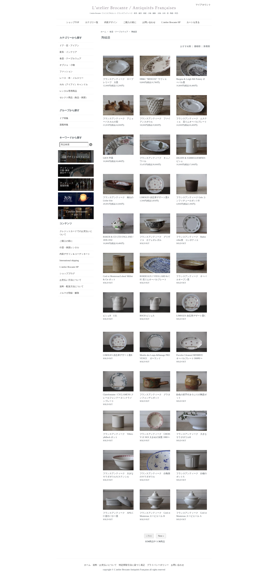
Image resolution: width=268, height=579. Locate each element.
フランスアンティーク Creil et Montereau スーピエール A (191, 514)
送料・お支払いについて (105, 565)
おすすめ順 (185, 46)
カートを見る (193, 22)
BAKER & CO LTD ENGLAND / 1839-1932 (118, 238)
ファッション (66, 71)
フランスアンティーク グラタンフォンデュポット (155, 396)
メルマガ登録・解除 (69, 293)
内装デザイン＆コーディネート (75, 254)
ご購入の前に (129, 22)
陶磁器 (134, 32)
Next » (161, 536)
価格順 (197, 46)
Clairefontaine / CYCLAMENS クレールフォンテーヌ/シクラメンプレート (118, 397)
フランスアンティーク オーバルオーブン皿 (191, 278)
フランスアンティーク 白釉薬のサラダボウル (155, 475)
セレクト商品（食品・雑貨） (74, 97)
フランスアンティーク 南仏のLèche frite (118, 199)
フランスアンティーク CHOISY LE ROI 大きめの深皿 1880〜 (155, 435)
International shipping (69, 260)
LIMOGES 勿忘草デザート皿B (117, 355)
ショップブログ (67, 273)
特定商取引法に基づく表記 (132, 565)
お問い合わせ (148, 22)
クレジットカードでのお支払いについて (76, 233)
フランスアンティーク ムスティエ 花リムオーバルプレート (191, 120)
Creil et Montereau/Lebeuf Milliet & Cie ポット (118, 278)
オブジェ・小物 (67, 65)
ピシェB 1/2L (110, 316)
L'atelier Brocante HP (171, 22)
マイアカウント (203, 5)
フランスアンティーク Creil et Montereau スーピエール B (155, 514)
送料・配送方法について (71, 286)
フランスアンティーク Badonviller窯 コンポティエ (191, 238)
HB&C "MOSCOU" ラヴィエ (153, 79)
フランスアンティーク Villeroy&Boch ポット (118, 435)
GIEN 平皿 (108, 158)
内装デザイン (110, 22)
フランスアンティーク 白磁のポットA (191, 475)
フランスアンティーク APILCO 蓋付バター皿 (118, 514)
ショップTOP (72, 22)
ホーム (103, 32)
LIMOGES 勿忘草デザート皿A (154, 197)
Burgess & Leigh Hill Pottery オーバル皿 (190, 81)
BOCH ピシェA (147, 316)
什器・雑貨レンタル (69, 247)
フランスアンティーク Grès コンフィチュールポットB (190, 199)
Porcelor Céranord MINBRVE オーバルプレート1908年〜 (190, 357)
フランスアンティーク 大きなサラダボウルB (191, 435)
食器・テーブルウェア (118, 32)
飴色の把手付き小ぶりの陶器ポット (191, 396)
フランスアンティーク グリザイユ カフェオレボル (155, 238)
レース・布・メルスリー (71, 78)
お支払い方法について (70, 280)
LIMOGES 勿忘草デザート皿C (190, 316)
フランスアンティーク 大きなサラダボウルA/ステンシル (118, 475)
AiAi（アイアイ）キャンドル (74, 84)
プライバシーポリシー (158, 565)
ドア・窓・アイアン (69, 45)
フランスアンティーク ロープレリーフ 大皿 (118, 81)
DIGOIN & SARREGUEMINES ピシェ (190, 159)
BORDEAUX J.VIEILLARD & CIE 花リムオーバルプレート (155, 278)
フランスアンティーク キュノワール (155, 159)
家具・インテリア (68, 52)
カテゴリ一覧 (91, 22)
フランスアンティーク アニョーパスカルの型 (118, 120)
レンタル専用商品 (68, 91)
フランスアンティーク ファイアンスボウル (155, 120)
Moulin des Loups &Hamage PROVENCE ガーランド (155, 357)
